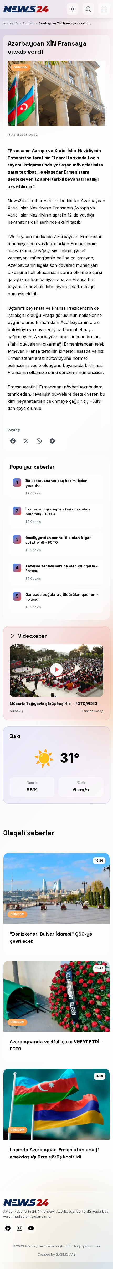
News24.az (19, 200)
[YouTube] (31, 1228)
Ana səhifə (10, 23)
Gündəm (28, 23)
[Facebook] (8, 1228)
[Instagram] (19, 1228)
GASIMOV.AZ (65, 1254)
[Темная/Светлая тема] (72, 9)
